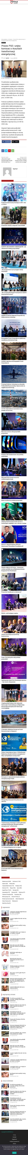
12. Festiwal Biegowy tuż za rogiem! (11, 847)
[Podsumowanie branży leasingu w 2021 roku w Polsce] (14, 192)
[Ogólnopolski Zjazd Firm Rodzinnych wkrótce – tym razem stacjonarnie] (14, 670)
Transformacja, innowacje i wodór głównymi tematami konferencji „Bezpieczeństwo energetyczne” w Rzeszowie (13, 824)
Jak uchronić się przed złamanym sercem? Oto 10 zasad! (16, 960)
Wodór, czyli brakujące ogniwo (9, 613)
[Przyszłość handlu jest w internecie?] (14, 582)
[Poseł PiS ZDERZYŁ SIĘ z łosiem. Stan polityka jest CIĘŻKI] (5, 1034)
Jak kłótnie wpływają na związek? (16, 953)
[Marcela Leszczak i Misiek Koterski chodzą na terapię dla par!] (5, 947)
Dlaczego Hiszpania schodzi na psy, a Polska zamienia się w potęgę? (21, 160)
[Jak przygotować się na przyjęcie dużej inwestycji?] (14, 259)
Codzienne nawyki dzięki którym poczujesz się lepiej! (18, 912)
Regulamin (14, 1139)
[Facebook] (2, 150)
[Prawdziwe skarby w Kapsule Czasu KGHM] (14, 215)
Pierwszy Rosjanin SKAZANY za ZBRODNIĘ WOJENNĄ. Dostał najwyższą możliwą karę (18, 1026)
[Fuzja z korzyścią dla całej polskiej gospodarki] (14, 647)
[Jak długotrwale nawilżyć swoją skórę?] (5, 926)
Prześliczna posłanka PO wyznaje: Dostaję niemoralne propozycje (17, 999)
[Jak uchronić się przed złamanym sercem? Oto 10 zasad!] (5, 960)
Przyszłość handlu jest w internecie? (11, 592)
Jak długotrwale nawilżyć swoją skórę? (18, 926)
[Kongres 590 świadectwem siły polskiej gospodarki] (14, 444)
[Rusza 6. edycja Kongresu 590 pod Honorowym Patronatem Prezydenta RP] (14, 534)
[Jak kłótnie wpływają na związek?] (5, 953)
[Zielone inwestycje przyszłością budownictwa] (14, 624)
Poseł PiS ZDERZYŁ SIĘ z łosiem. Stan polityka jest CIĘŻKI (18, 1033)
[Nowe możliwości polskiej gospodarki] (14, 490)
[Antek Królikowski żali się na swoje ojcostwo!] (5, 988)
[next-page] (5, 873)
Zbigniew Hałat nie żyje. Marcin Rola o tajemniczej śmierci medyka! (18, 1006)
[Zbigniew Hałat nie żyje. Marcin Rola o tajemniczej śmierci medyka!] (5, 1007)
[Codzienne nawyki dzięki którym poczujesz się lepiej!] (5, 913)
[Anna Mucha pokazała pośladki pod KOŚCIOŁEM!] (5, 940)
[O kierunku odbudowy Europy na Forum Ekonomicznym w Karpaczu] (14, 719)
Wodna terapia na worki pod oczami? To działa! (17, 966)
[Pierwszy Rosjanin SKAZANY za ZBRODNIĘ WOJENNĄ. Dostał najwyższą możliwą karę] (5, 1027)
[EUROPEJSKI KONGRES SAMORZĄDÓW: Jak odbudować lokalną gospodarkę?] (14, 236)
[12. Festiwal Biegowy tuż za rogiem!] (14, 837)
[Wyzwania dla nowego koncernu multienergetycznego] (14, 467)
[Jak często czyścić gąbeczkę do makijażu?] (5, 974)
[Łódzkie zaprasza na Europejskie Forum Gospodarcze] (14, 351)
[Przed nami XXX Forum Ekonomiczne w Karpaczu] (14, 858)
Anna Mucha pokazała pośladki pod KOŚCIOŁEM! (17, 939)
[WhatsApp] (12, 150)
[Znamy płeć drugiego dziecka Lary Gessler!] (5, 1020)
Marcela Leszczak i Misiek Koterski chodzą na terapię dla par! (17, 946)
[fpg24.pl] (2, 58)
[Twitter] (6, 150)
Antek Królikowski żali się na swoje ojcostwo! (17, 987)
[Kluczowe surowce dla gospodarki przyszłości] (14, 421)
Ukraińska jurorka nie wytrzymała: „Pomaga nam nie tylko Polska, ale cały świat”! (17, 1013)
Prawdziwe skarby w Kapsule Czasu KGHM (13, 225)
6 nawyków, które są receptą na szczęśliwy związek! (18, 932)
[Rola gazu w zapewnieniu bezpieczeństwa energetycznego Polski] (14, 767)
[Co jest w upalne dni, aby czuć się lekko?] (5, 919)
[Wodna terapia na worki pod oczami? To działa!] (5, 967)
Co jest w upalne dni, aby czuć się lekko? (18, 919)
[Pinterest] (9, 150)
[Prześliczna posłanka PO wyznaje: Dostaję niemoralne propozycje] (5, 1000)
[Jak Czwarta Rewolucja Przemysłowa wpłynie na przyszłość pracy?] (14, 282)
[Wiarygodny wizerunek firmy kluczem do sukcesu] (14, 790)
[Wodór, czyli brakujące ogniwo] (14, 603)
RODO (14, 1143)
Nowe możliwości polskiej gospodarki (11, 500)
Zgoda (14, 1152)
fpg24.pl (7, 58)
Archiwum (10, 39)
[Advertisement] (14, 22)
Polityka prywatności (14, 1141)
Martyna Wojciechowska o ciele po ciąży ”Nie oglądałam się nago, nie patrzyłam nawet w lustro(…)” (18, 980)
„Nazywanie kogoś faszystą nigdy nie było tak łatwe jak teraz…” (6, 160)
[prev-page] (2, 873)
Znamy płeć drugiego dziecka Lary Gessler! (17, 1019)
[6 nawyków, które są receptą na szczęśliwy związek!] (5, 933)
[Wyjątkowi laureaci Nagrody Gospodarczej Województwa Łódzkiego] (14, 305)
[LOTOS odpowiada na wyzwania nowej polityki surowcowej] (14, 398)
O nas (14, 1135)
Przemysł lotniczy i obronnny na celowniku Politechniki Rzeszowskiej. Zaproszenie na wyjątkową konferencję (13, 385)
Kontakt (14, 1137)
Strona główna (4, 39)
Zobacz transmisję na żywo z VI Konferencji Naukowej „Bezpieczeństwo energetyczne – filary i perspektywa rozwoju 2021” (13, 754)
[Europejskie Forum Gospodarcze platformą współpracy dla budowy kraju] (14, 328)
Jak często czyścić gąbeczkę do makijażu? (17, 973)
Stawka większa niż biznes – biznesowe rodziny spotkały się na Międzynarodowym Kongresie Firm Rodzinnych (13, 569)
